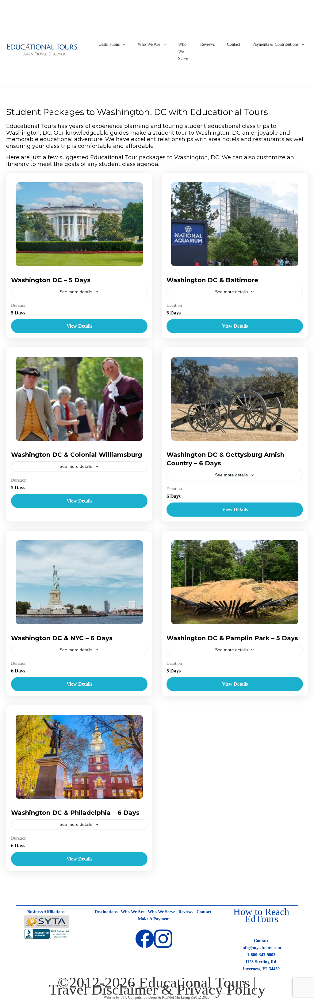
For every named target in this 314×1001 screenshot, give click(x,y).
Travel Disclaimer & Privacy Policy (157, 989)
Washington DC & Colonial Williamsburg (76, 454)
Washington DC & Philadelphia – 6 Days (75, 812)
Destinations (109, 44)
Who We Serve (183, 51)
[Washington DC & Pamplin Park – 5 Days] (234, 582)
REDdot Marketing (176, 997)
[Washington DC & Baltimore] (234, 224)
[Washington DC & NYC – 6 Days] (79, 582)
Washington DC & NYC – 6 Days (62, 638)
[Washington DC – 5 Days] (79, 224)
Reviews (207, 44)
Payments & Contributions (275, 44)
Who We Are (149, 44)
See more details (75, 291)
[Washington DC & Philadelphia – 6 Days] (79, 757)
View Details (79, 326)
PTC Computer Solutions (139, 997)
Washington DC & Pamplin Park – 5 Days (232, 638)
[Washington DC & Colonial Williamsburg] (79, 399)
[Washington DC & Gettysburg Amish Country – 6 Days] (234, 399)
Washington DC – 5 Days (50, 280)
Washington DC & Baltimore (212, 280)
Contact (233, 44)
